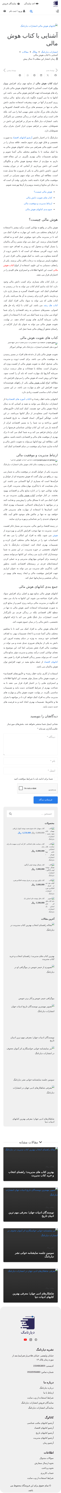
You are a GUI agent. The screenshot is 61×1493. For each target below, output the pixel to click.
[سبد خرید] (4, 11)
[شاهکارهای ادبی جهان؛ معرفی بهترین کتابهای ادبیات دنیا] (30, 1104)
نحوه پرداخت (48, 1468)
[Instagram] (30, 1339)
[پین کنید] (34, 75)
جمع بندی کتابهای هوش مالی (38, 209)
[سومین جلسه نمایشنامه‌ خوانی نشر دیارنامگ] (30, 1063)
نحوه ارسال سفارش (44, 1463)
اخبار (52, 1248)
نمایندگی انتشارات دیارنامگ (41, 1407)
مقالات (52, 1167)
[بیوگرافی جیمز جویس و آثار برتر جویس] (30, 982)
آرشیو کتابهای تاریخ (45, 1433)
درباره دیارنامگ (47, 1388)
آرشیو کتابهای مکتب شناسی (40, 1423)
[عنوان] (36, 1339)
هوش (55, 535)
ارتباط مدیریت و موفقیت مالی (38, 203)
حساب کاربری (47, 1473)
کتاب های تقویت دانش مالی (39, 197)
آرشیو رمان (48, 1443)
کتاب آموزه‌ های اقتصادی (18, 399)
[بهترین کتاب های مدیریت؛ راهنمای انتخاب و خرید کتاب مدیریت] (30, 941)
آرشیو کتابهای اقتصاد (22, 137)
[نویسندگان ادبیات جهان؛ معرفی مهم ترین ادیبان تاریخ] (30, 1023)
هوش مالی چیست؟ (43, 191)
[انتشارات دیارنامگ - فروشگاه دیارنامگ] (55, 3)
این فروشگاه (27, 1485)
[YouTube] (25, 1339)
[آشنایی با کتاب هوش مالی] (39, 26)
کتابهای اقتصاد (51, 662)
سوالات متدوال (47, 1458)
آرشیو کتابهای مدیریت (43, 1438)
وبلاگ (47, 1167)
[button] (57, 11)
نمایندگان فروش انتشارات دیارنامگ (37, 1402)
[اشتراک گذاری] (54, 75)
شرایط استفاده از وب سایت (40, 1397)
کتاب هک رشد (51, 305)
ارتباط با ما (48, 1393)
